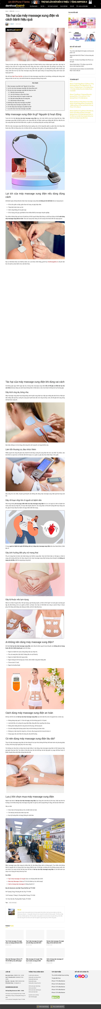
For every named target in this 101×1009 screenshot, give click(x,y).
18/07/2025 (49, 944)
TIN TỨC (42, 6)
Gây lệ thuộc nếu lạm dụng (16, 100)
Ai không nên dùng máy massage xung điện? (18, 102)
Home (7, 11)
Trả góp (72, 6)
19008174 (17, 981)
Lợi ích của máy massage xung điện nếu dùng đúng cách (21, 88)
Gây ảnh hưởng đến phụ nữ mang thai (19, 98)
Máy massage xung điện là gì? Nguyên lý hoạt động (20, 86)
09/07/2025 (18, 24)
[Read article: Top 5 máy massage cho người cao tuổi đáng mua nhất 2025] (35, 934)
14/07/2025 (29, 944)
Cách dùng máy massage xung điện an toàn (18, 104)
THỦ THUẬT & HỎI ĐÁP (53, 6)
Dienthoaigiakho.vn (53, 262)
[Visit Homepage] (15, 6)
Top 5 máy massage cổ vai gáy (16, 878)
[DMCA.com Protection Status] (56, 997)
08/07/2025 (8, 944)
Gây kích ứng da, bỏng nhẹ (16, 92)
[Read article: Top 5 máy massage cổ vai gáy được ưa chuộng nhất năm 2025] (15, 934)
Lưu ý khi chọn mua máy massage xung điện (18, 108)
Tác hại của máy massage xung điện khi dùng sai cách (21, 90)
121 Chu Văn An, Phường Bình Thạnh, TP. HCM (15, 999)
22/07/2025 (29, 963)
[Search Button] (94, 6)
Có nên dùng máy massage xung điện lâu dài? (18, 106)
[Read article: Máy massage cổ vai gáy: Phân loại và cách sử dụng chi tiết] (35, 952)
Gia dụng (17, 11)
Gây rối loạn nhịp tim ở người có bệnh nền (20, 96)
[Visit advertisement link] (50, 2)
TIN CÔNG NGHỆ (33, 6)
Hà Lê (12, 24)
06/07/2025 (8, 963)
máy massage (12, 902)
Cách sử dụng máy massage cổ (16, 884)
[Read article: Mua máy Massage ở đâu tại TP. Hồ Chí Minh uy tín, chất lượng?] (15, 952)
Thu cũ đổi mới (63, 6)
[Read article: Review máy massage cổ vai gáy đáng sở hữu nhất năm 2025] (56, 934)
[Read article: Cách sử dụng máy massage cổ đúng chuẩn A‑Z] (56, 952)
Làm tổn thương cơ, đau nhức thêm (18, 94)
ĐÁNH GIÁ (12, 11)
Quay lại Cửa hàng (83, 6)
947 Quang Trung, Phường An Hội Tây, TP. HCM (15, 993)
